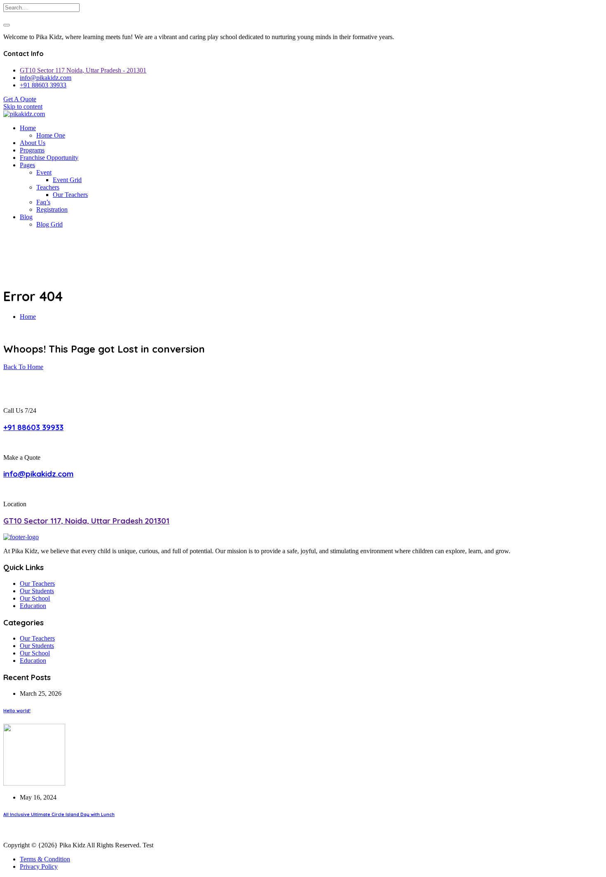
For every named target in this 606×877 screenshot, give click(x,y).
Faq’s (43, 202)
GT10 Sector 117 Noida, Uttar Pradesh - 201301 (83, 70)
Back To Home (23, 366)
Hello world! (17, 710)
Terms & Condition (45, 859)
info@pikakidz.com (45, 77)
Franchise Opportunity (49, 157)
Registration (52, 209)
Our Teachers (70, 194)
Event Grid (67, 179)
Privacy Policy (39, 866)
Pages (27, 164)
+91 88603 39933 (43, 85)
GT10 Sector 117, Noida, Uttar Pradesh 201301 (86, 521)
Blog (26, 216)
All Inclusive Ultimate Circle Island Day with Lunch (59, 814)
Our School (35, 598)
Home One (50, 135)
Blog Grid (49, 224)
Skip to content (22, 106)
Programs (32, 150)
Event (44, 172)
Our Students (37, 590)
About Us (32, 142)
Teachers (47, 187)
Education (33, 605)
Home (28, 127)
